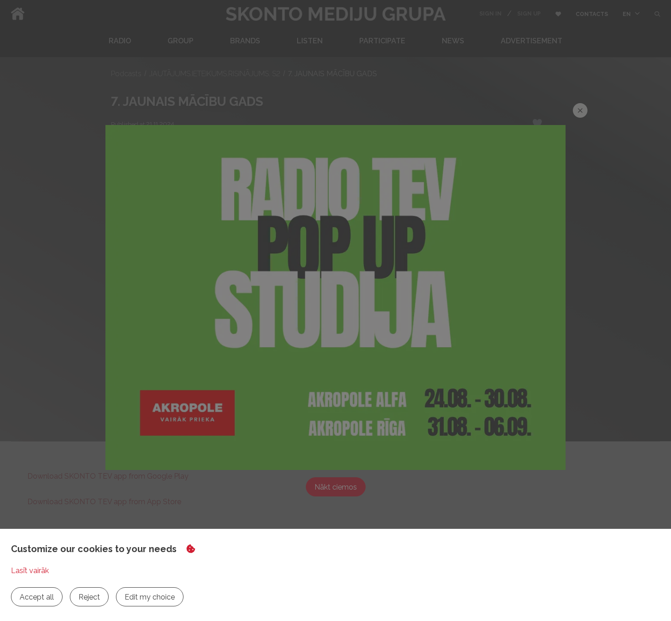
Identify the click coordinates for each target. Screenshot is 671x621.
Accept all (37, 597)
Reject (89, 597)
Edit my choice (150, 597)
